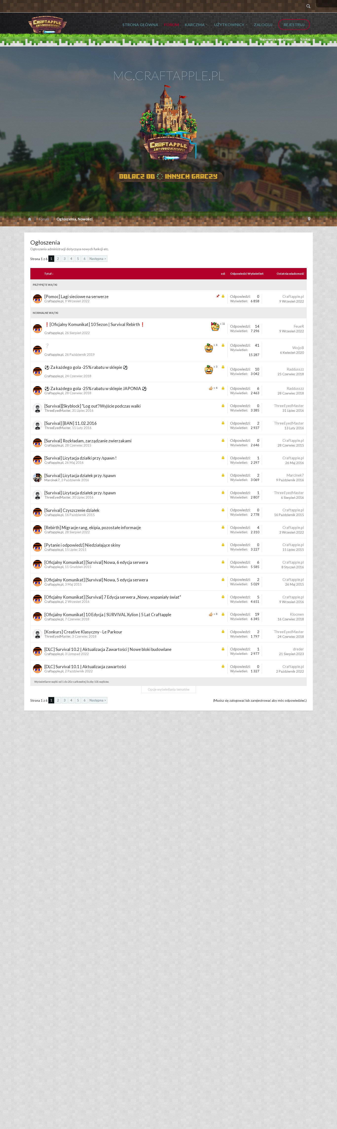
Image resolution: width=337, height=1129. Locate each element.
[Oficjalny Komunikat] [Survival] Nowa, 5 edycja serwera (96, 579)
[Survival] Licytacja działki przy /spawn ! (80, 458)
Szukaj (305, 39)
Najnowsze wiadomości (277, 39)
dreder (298, 649)
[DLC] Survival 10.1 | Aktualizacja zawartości (85, 666)
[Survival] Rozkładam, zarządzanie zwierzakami (87, 440)
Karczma (195, 24)
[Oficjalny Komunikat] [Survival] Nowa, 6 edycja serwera (96, 562)
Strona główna (140, 24)
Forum (171, 24)
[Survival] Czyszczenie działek (71, 510)
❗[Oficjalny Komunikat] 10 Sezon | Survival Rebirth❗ (94, 324)
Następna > (98, 259)
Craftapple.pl (53, 301)
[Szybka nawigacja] (309, 219)
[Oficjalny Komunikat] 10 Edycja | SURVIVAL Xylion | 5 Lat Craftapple (107, 614)
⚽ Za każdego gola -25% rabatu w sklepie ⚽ (86, 367)
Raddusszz (295, 369)
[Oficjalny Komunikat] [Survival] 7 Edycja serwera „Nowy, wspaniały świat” (112, 597)
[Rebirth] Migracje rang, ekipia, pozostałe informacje (92, 527)
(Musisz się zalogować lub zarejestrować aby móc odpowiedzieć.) (260, 700)
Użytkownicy (229, 24)
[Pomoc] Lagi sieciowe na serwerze (76, 296)
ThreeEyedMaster (57, 410)
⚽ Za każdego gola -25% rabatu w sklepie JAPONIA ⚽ (95, 388)
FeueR (299, 326)
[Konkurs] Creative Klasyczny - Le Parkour (83, 631)
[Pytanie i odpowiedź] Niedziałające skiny (82, 545)
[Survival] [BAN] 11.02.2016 (70, 423)
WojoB (298, 347)
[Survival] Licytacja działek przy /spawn (80, 475)
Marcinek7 (52, 480)
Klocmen (297, 614)
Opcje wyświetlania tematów (168, 689)
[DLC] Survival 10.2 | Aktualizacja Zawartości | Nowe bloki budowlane (107, 649)
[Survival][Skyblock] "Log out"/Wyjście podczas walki (92, 406)
